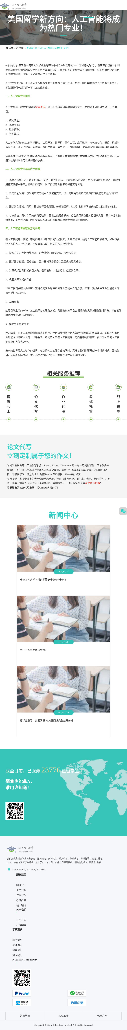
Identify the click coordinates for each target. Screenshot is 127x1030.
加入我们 (10, 22)
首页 (7, 12)
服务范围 (26, 12)
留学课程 (40, 107)
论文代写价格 (92, 483)
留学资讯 (88, 12)
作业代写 (63, 404)
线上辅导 (118, 404)
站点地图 (25, 1016)
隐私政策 (64, 1016)
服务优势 (47, 12)
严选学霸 (21, 925)
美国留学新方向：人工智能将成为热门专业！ (48, 48)
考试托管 (91, 404)
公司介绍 (21, 920)
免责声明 (102, 1016)
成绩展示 (68, 12)
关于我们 (109, 12)
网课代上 (8, 404)
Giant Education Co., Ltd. (59, 1025)
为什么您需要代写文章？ (33, 650)
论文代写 (36, 404)
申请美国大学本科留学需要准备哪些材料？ (43, 579)
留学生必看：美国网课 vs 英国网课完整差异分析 (46, 720)
